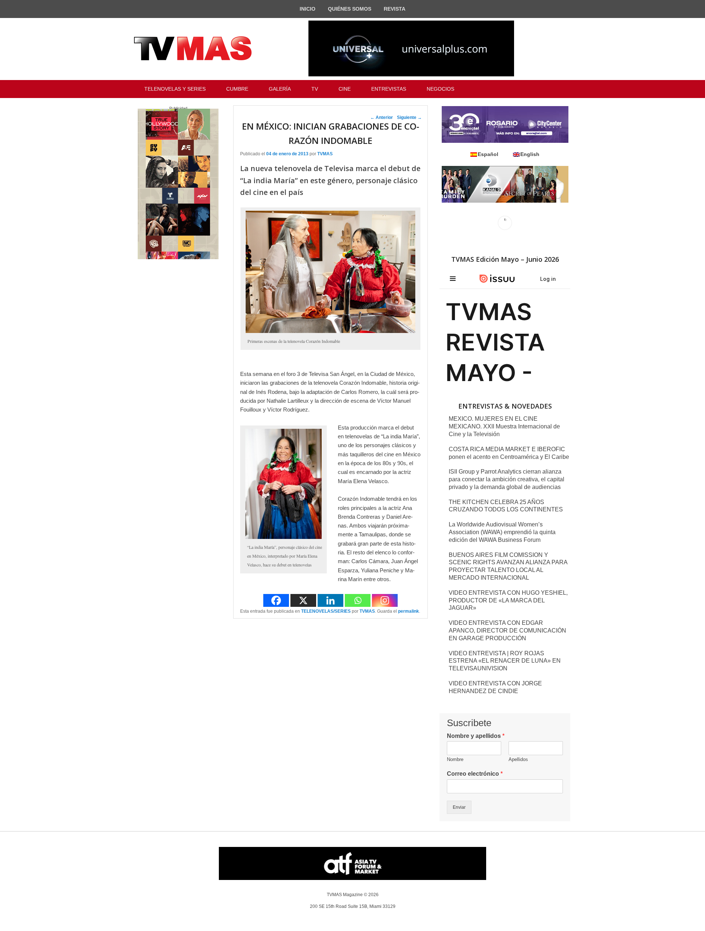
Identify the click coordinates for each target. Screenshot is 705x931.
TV (314, 89)
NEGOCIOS (440, 89)
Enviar (459, 807)
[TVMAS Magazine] (193, 48)
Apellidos (518, 759)
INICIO (307, 9)
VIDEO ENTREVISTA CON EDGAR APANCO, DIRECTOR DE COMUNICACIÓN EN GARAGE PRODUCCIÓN (507, 630)
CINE (345, 89)
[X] (303, 600)
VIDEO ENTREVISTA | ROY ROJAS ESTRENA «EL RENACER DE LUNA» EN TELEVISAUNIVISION (505, 661)
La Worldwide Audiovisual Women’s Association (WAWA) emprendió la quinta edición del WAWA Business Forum (502, 532)
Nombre (455, 759)
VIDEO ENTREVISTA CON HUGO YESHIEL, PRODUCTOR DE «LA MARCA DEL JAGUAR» (508, 600)
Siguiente (409, 117)
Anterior (381, 117)
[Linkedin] (330, 600)
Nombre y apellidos (476, 736)
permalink (408, 611)
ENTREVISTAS (388, 89)
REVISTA (394, 9)
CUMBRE (237, 89)
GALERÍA (280, 89)
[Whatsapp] (357, 600)
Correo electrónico (475, 774)
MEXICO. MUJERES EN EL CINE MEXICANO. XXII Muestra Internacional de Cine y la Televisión (504, 426)
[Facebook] (276, 600)
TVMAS (325, 153)
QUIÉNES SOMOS (349, 9)
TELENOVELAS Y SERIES (175, 89)
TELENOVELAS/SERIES (326, 611)
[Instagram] (385, 600)
